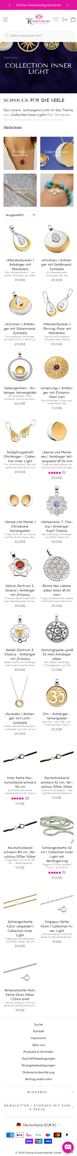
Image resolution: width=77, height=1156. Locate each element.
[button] (55, 472)
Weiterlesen (12, 127)
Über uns (38, 1045)
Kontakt (38, 1031)
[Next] (67, 4)
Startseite (10, 57)
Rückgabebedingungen (38, 1065)
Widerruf (37, 1092)
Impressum (38, 1038)
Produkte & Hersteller (38, 1052)
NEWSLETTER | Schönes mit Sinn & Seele (37, 1107)
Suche (38, 1024)
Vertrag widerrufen (38, 1079)
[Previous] (9, 4)
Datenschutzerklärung (38, 1072)
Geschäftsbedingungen (38, 1058)
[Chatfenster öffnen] (68, 1147)
